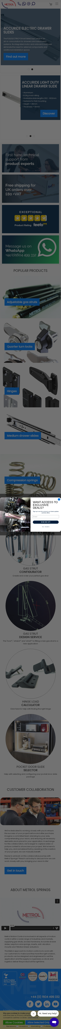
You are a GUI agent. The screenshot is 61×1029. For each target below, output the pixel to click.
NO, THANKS (45, 526)
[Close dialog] (59, 499)
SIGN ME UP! (46, 522)
